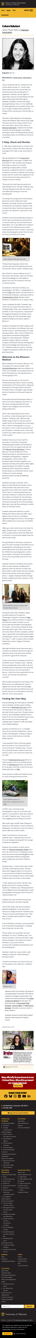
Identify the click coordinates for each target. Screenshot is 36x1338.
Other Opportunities (7, 1243)
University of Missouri (12, 5)
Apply (8, 10)
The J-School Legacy (6, 1277)
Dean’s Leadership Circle (24, 1174)
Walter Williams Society (26, 1179)
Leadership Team (6, 1273)
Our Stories (22, 1119)
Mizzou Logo (2, 4)
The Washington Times (10, 297)
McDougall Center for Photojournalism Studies (9, 1210)
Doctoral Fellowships (8, 1149)
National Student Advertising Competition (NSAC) (8, 1192)
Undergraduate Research (8, 1261)
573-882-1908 (7, 1108)
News (2, 1257)
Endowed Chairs (22, 1261)
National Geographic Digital (18, 850)
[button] (19, 1333)
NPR (18, 769)
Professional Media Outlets (8, 1174)
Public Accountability (7, 1299)
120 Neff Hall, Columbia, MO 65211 (15, 1106)
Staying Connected (23, 1192)
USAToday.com (14, 765)
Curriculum (4, 1152)
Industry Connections (7, 1297)
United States (17, 78)
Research (4, 1254)
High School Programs (7, 1158)
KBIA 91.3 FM (6, 1181)
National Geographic (9, 128)
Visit (14, 10)
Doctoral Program (8, 1147)
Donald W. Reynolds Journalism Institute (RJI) (8, 1234)
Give (3, 10)
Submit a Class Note (25, 1183)
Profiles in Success (23, 1185)
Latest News (21, 1121)
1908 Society (23, 1177)
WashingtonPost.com (19, 707)
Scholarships (4, 1156)
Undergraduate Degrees (7, 1123)
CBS (9, 292)
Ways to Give (21, 1172)
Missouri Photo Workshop (15, 449)
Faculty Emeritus (22, 1259)
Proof (25, 854)
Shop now (18, 1086)
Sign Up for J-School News (18, 1113)
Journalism (6, 1125)
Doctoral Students (23, 1265)
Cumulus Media (17, 1006)
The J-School (5, 1268)
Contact (3, 1301)
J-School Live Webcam (24, 1127)
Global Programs (6, 1199)
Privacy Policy (6, 1329)
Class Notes (21, 1181)
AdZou (5, 1177)
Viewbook (5, 15)
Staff (19, 1263)
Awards (3, 1282)
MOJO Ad (5, 1188)
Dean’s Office (4, 1271)
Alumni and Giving (24, 1170)
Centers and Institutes (7, 1201)
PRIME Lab (4, 1259)
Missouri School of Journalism (15, 3)
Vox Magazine (7, 1196)
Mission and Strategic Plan (8, 1279)
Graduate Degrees (6, 1132)
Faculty (20, 1257)
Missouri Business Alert (9, 1185)
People (20, 1254)
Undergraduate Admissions (8, 1154)
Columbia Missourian (9, 368)
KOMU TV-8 (6, 1183)
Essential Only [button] (7, 1333)
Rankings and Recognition (8, 1275)
